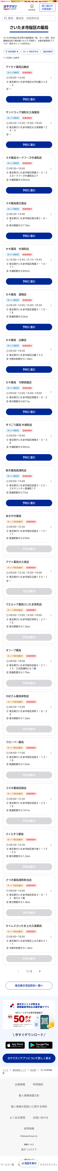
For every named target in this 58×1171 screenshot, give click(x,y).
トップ (5, 1070)
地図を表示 (30, 1163)
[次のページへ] (40, 971)
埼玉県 (33, 1070)
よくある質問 (17, 1117)
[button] (29, 78)
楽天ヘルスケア (29, 1149)
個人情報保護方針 (29, 1095)
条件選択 (12, 52)
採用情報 (29, 1128)
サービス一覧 (7, 1165)
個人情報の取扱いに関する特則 (29, 1106)
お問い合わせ (40, 1117)
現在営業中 (48, 52)
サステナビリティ (49, 1165)
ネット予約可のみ (31, 52)
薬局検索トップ (19, 1070)
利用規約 (38, 1084)
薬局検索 (31, 10)
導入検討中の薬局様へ (47, 7)
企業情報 (20, 1084)
